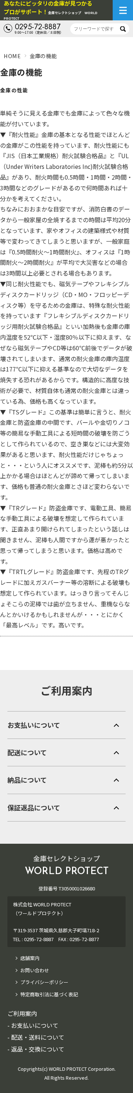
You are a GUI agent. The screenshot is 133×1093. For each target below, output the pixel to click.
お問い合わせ (34, 970)
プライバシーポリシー (44, 982)
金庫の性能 (14, 90)
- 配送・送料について (35, 1037)
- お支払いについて (32, 1025)
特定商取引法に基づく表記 (49, 994)
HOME (12, 56)
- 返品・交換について (35, 1048)
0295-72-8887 (38, 26)
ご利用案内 (66, 690)
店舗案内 (30, 958)
